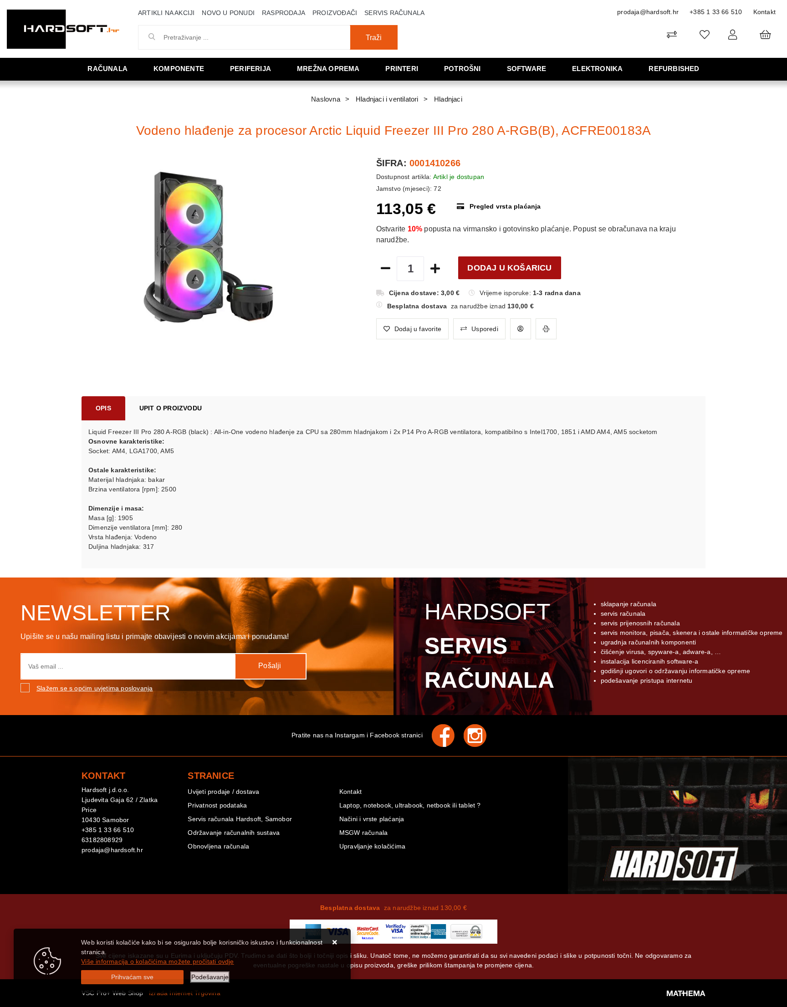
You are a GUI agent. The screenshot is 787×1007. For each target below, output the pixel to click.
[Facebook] (448, 735)
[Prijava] (732, 34)
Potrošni (462, 68)
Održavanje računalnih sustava (234, 832)
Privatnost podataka (217, 805)
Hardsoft (489, 646)
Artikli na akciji (166, 12)
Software (527, 68)
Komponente (178, 68)
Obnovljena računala (218, 846)
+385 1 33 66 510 (716, 11)
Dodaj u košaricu (509, 267)
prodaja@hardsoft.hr (648, 11)
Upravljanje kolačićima (372, 846)
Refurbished (674, 68)
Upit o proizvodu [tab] (170, 408)
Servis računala (394, 12)
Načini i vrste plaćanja (371, 819)
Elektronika (597, 68)
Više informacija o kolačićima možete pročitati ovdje (157, 961)
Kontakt (764, 11)
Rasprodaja (283, 12)
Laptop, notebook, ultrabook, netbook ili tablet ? (410, 805)
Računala (107, 68)
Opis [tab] (103, 408)
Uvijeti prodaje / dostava (223, 791)
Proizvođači (334, 12)
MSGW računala (363, 832)
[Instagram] (480, 735)
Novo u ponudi (228, 12)
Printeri (401, 68)
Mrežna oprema (328, 68)
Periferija (250, 68)
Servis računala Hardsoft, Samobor (240, 819)
